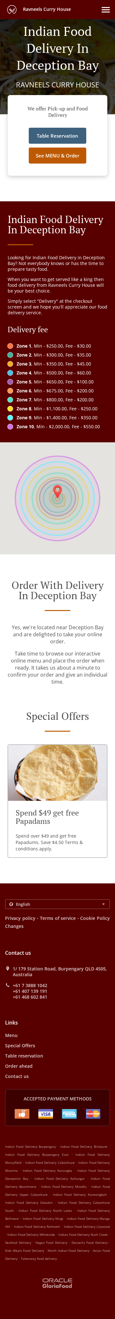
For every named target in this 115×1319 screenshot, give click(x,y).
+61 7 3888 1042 (30, 985)
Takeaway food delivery (39, 1258)
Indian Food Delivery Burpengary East (37, 1154)
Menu (11, 1035)
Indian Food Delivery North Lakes (45, 1210)
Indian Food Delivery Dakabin (29, 1202)
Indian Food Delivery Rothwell (37, 1226)
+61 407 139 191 (30, 991)
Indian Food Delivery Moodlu (64, 1186)
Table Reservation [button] (57, 136)
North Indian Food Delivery (69, 1250)
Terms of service (58, 918)
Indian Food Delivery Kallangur (59, 1178)
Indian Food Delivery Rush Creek (83, 1234)
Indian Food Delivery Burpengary (30, 1146)
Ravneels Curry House (46, 9)
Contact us (17, 1076)
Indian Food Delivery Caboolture (50, 1162)
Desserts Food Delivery (90, 1242)
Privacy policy (20, 918)
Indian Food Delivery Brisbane (83, 1146)
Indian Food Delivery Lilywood (87, 1226)
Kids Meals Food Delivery (25, 1250)
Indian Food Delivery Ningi (43, 1218)
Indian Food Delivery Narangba (47, 1170)
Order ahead (19, 1066)
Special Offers (20, 1045)
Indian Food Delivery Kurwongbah (80, 1194)
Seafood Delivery (19, 1242)
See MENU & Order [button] (57, 155)
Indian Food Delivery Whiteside (31, 1234)
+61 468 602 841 (30, 997)
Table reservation (24, 1056)
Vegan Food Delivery (52, 1242)
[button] (106, 9)
